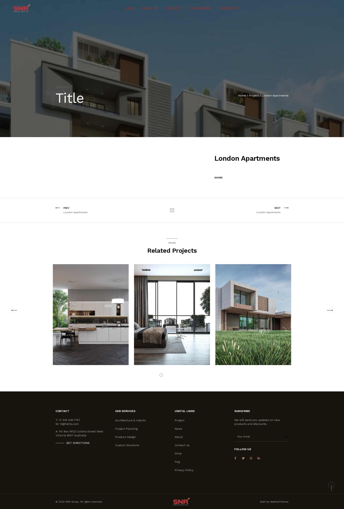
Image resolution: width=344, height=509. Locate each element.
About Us (150, 8)
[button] (11, 310)
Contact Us (229, 8)
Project (254, 95)
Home (129, 8)
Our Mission (200, 8)
